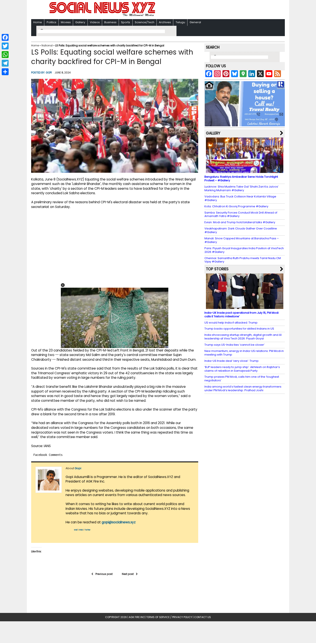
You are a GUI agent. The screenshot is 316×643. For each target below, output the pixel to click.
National (47, 45)
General (195, 22)
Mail (76, 530)
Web (81, 530)
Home (37, 22)
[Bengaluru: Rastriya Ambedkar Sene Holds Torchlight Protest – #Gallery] (244, 171)
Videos (95, 22)
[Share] (5, 71)
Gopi (49, 72)
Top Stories (217, 269)
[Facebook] (5, 37)
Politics (51, 22)
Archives (165, 22)
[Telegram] (5, 63)
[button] (63, 285)
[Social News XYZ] (103, 15)
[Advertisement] (213, 10)
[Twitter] (5, 46)
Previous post (104, 574)
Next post (128, 574)
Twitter (87, 530)
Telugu (180, 22)
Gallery (80, 22)
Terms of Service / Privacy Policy (169, 617)
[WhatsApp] (5, 54)
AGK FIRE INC (137, 617)
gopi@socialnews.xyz (119, 522)
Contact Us (202, 617)
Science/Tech (144, 22)
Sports (125, 22)
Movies (66, 22)
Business (110, 22)
